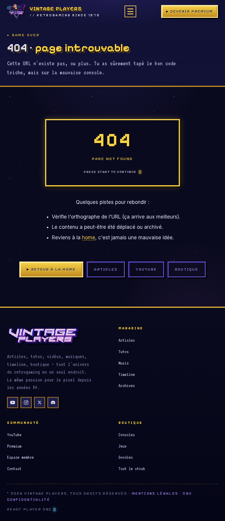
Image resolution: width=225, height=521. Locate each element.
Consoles (126, 434)
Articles (105, 269)
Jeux (122, 446)
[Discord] (53, 402)
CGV (187, 493)
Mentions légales (155, 493)
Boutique (186, 269)
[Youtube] (12, 402)
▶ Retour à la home (51, 269)
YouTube (146, 269)
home (88, 237)
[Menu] (130, 11)
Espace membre (20, 457)
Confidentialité (28, 499)
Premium (14, 446)
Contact (14, 468)
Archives (126, 385)
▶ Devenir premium (189, 11)
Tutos (123, 351)
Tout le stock (131, 468)
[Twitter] (39, 402)
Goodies (125, 457)
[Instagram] (26, 402)
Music (123, 363)
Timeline (126, 374)
